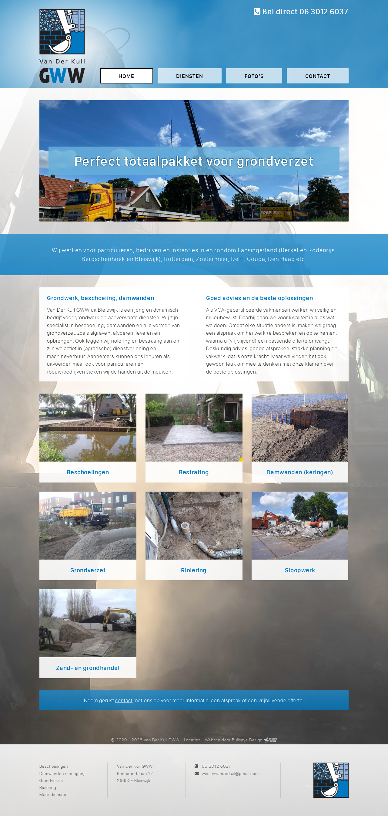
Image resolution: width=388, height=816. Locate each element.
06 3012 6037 (216, 766)
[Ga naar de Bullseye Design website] (270, 740)
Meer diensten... (55, 794)
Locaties (192, 740)
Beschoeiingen (53, 766)
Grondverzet (51, 780)
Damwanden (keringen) (62, 773)
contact (123, 700)
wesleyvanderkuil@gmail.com (230, 773)
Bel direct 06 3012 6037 (305, 11)
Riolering (47, 787)
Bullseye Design (247, 740)
